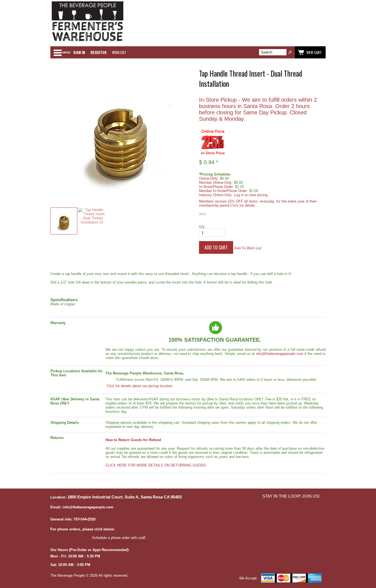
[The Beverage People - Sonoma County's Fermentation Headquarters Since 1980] (87, 41)
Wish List (119, 52)
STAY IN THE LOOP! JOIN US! (291, 496)
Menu (66, 52)
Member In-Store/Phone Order (223, 191)
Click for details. (243, 205)
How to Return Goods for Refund (133, 440)
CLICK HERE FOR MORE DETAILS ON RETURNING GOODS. (156, 465)
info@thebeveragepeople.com (279, 354)
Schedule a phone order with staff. (119, 538)
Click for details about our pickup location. (139, 386)
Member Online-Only (215, 182)
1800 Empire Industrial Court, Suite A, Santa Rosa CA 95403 (124, 497)
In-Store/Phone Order (216, 187)
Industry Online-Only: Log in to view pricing (233, 195)
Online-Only (208, 178)
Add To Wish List (247, 248)
